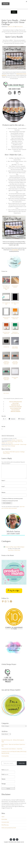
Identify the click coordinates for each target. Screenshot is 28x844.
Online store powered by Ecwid (9, 827)
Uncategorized (19, 440)
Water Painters (6, 393)
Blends (13, 440)
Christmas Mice (5, 756)
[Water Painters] (6, 387)
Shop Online (17, 550)
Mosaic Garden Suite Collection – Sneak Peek (12, 748)
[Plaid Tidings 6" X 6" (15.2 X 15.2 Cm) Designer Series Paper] (6, 279)
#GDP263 (9, 441)
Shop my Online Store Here (15, 401)
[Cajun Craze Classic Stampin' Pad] (6, 326)
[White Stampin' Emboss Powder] (15, 340)
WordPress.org (5, 825)
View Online (10, 550)
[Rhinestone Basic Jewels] (15, 371)
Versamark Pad (6, 346)
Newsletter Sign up (15, 405)
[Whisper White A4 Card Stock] (6, 311)
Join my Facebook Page (15, 408)
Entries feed (4, 819)
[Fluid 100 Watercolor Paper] (6, 296)
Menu (14, 12)
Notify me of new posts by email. (10, 500)
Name (3, 480)
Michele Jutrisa (19, 26)
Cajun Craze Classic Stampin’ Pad (6, 333)
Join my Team (16, 403)
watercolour (10, 443)
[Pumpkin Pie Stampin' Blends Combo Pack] (6, 355)
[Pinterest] (17, 839)
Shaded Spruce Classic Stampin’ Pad (15, 333)
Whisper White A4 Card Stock (6, 318)
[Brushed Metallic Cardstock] (15, 279)
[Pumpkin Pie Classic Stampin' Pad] (15, 311)
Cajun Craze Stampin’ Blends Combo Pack (15, 362)
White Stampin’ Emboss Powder (15, 347)
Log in (3, 816)
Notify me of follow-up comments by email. (13, 498)
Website (3, 492)
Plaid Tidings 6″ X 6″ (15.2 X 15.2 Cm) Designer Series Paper (6, 287)
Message (4, 783)
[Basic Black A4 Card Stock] (15, 296)
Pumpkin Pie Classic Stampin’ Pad (15, 318)
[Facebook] (14, 839)
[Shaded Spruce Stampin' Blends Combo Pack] (6, 371)
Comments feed (5, 822)
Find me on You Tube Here (15, 406)
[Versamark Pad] (6, 340)
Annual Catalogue (16, 409)
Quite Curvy (20, 441)
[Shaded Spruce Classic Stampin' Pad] (15, 326)
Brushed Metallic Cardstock (15, 286)
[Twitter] (11, 839)
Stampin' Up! (4, 443)
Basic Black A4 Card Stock (15, 303)
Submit (8, 788)
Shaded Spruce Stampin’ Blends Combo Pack (6, 378)
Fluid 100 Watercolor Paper (6, 303)
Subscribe (22, 763)
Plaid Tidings (14, 441)
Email (3, 486)
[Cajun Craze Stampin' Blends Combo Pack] (15, 355)
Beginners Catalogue (15, 411)
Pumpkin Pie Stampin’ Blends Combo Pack (6, 362)
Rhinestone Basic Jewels (15, 378)
